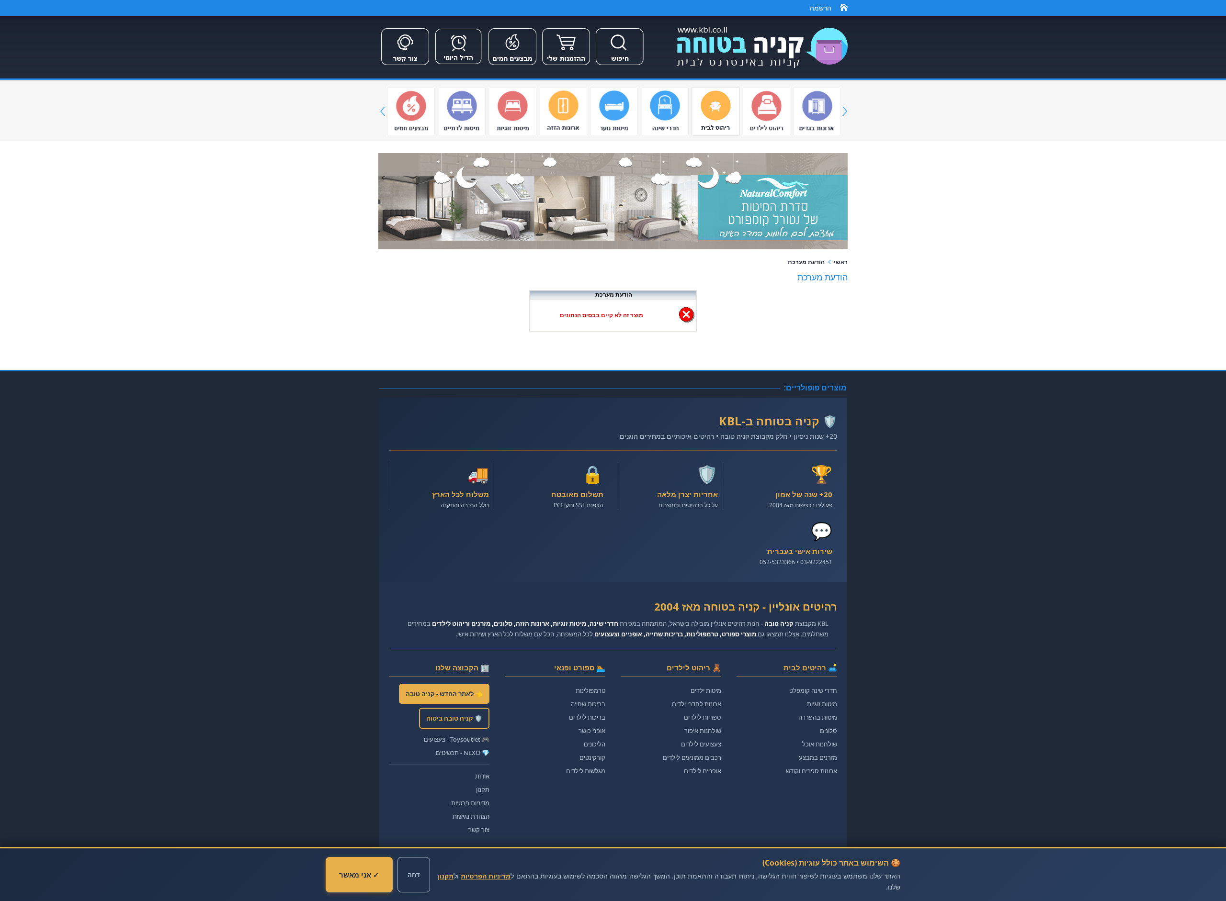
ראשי (841, 262)
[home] (844, 9)
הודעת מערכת (806, 262)
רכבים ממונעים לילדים (692, 757)
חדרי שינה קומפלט (813, 690)
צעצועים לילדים (701, 744)
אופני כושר (592, 730)
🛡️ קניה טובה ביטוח (454, 718)
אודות (482, 776)
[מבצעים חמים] (512, 66)
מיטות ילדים (706, 690)
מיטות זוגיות (822, 704)
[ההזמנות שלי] (566, 66)
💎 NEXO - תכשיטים (462, 752)
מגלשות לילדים (585, 771)
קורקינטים (592, 757)
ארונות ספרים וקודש (811, 771)
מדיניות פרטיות (470, 803)
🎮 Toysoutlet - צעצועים (456, 739)
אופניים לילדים (702, 771)
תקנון (482, 789)
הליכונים (594, 744)
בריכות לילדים (587, 717)
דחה (414, 874)
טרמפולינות (590, 690)
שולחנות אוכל (819, 744)
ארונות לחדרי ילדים (696, 704)
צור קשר (478, 829)
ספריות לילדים (702, 717)
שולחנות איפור (702, 730)
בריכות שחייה (588, 704)
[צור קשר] (405, 66)
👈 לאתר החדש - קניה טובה (444, 694)
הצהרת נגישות (471, 816)
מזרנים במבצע (818, 757)
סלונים (828, 730)
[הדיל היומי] (459, 66)
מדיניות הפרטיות (486, 875)
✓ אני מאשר (359, 874)
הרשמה (820, 8)
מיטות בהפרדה (817, 717)
